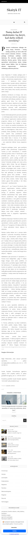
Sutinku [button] (15, 531)
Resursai (3, 498)
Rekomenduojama (6, 491)
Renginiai (3, 495)
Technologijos (4, 501)
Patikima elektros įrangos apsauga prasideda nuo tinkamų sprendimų (13, 445)
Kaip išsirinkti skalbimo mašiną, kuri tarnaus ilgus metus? (14, 459)
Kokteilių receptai (5, 515)
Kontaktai (4, 1)
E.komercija (4, 470)
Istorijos (3, 474)
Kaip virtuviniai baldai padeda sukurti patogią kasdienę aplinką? (14, 439)
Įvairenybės (4, 477)
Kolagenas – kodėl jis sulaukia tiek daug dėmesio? (14, 452)
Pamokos (3, 488)
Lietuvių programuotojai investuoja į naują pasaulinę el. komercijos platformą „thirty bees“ (14, 408)
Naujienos (14, 29)
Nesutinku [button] (14, 527)
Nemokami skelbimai (6, 519)
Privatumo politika (14, 534)
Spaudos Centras (10, 385)
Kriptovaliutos (5, 481)
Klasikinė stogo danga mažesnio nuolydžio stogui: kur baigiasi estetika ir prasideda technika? (14, 432)
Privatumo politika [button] (18, 524)
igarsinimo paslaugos (6, 517)
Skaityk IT (14, 10)
